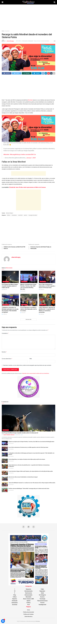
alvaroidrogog (10, 40)
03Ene (8, 215)
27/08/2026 (23, 291)
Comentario (5, 333)
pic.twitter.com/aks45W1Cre (27, 154)
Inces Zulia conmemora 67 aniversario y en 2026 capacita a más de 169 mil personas (47, 286)
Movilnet (30, 100)
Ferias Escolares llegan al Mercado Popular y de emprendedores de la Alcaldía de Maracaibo (30, 471)
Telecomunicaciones (42, 600)
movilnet (20, 215)
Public (42, 589)
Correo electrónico (7, 358)
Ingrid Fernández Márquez (9, 434)
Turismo (42, 602)
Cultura (14, 596)
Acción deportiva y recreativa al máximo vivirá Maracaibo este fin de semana (28, 309)
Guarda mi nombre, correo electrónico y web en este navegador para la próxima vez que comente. (27, 365)
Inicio (3, 31)
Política (28, 602)
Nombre (4, 352)
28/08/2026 (5, 289)
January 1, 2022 (31, 158)
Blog (15, 595)
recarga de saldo (33, 215)
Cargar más (28, 319)
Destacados (15, 602)
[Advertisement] (28, 17)
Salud (42, 593)
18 (14, 591)
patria (25, 215)
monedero (14, 215)
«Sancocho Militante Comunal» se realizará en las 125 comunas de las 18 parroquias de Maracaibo (31, 482)
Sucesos (42, 596)
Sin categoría (42, 595)
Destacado (30, 40)
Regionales (42, 591)
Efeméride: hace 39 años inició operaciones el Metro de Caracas (27, 187)
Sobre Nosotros (28, 616)
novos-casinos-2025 (28, 598)
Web (31, 358)
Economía (7, 31)
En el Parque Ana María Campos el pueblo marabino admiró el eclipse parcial (10, 286)
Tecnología (42, 598)
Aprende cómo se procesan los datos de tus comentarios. (35, 373)
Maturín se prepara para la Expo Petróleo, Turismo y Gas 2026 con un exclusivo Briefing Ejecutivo (31, 441)
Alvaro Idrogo (9, 213)
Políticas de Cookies (29, 614)
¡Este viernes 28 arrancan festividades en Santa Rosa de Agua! (23, 477)
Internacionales (28, 595)
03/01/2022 (18, 40)
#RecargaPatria (14, 154)
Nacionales (28, 596)
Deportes (14, 598)
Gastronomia (28, 593)
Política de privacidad (28, 612)
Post (28, 604)
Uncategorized (42, 604)
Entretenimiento (29, 591)
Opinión (28, 600)
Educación (28, 589)
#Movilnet (6, 154)
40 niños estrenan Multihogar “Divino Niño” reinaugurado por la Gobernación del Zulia (28, 488)
